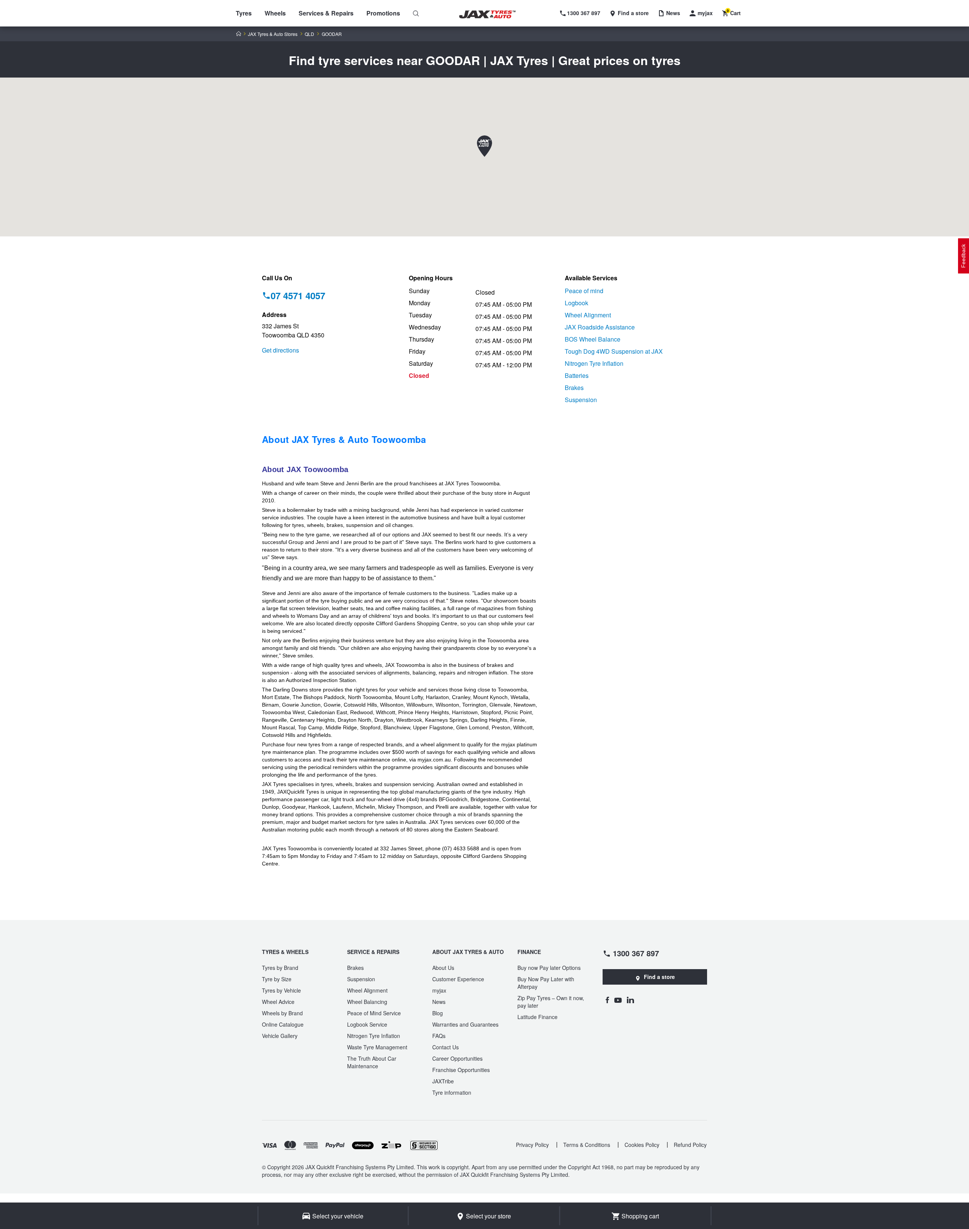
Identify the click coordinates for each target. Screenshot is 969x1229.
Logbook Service (367, 1024)
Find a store (659, 976)
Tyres (244, 13)
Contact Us (445, 1047)
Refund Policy (690, 1144)
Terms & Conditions (586, 1144)
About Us (443, 967)
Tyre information (451, 1092)
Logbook (576, 302)
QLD (309, 34)
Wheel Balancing (367, 1001)
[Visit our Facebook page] (607, 1000)
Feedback (963, 256)
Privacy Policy (532, 1144)
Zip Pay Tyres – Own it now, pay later (550, 1001)
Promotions (383, 13)
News (439, 1001)
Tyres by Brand (280, 967)
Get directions (280, 350)
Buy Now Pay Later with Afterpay (545, 982)
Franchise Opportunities (461, 1070)
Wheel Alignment (588, 315)
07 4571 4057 (298, 295)
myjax (439, 990)
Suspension (581, 399)
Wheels (275, 13)
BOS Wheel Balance (592, 339)
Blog (437, 1013)
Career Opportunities (457, 1058)
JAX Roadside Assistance (600, 327)
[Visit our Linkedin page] (630, 1000)
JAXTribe (443, 1081)
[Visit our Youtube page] (618, 1000)
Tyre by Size (276, 979)
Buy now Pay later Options (549, 967)
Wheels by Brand (282, 1013)
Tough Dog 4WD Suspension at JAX (614, 351)
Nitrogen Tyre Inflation (594, 363)
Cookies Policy (642, 1144)
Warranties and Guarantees (465, 1024)
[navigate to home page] (493, 14)
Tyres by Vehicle (281, 990)
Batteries (577, 375)
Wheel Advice (278, 1001)
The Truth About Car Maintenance (371, 1062)
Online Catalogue (283, 1024)
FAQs (439, 1035)
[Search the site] (416, 13)
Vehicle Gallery (280, 1035)
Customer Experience (458, 979)
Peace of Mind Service (374, 1013)
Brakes (574, 387)
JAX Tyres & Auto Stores (273, 34)
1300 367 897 (636, 953)
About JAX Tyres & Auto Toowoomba (344, 439)
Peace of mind (584, 290)
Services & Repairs (326, 13)
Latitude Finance (537, 1017)
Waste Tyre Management (377, 1047)
